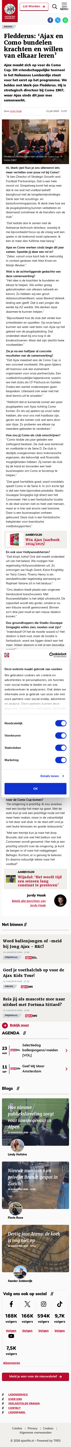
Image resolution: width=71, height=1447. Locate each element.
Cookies (48, 1428)
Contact (14, 1408)
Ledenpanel (17, 1412)
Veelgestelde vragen (24, 1403)
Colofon (17, 1428)
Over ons (15, 1399)
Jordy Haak (16, 111)
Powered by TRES (49, 1440)
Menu (64, 9)
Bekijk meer (19, 1025)
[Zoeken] (54, 6)
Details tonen (49, 776)
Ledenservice (18, 1394)
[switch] (60, 735)
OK (35, 788)
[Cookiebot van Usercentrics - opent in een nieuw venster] (50, 655)
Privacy (32, 1428)
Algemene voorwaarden (35, 1432)
